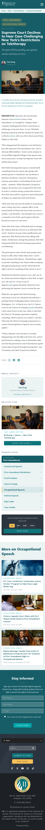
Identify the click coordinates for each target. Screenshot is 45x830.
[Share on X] (9, 360)
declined (17, 119)
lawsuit (12, 136)
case (13, 122)
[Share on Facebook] (14, 360)
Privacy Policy (22, 825)
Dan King (11, 62)
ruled (10, 285)
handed (32, 307)
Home (4, 11)
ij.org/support (28, 106)
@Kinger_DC (27, 394)
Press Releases (19, 11)
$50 (18, 526)
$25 (12, 526)
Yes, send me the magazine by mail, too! (24, 717)
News (10, 11)
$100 (24, 526)
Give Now (22, 531)
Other (32, 526)
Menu (8, 740)
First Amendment (12, 20)
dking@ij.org (11, 64)
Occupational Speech (34, 11)
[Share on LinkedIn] (19, 360)
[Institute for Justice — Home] (9, 4)
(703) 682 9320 (24, 802)
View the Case (22, 443)
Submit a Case (22, 755)
